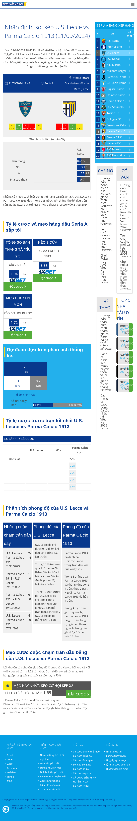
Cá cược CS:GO (81, 785)
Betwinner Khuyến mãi (53, 776)
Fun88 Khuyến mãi (50, 767)
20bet (10, 759)
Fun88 (10, 776)
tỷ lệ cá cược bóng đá (118, 764)
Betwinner (13, 768)
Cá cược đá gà (81, 768)
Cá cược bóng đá (82, 755)
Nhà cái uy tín (114, 751)
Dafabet (11, 772)
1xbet (10, 755)
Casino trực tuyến (116, 755)
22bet (10, 763)
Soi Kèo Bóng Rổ (82, 764)
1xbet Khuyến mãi (50, 789)
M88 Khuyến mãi (49, 763)
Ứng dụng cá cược (116, 760)
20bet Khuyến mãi (50, 785)
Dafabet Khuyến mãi (51, 772)
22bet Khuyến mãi (50, 780)
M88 (9, 781)
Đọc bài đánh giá (124, 386)
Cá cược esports (82, 773)
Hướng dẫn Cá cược (117, 768)
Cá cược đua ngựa (83, 760)
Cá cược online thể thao (86, 751)
